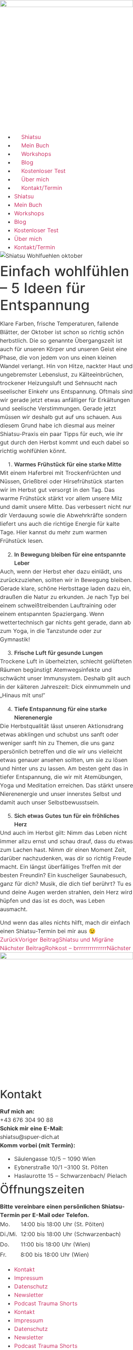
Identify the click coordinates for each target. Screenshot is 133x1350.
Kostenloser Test (43, 170)
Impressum (28, 1277)
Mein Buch (35, 145)
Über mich (35, 179)
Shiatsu (31, 136)
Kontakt (24, 1269)
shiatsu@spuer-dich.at (29, 1136)
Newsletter (28, 1294)
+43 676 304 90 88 (26, 1119)
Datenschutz (31, 1286)
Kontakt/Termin (41, 187)
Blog (27, 162)
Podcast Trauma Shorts (45, 1303)
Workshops (36, 153)
